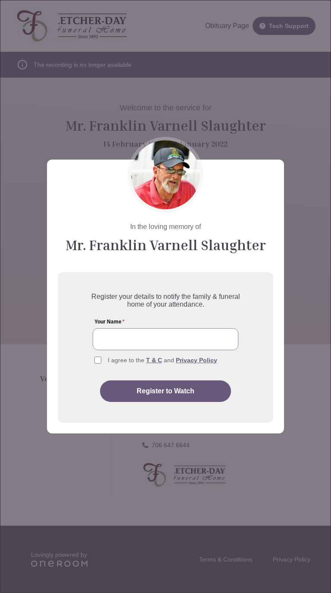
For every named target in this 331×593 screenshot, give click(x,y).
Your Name (109, 322)
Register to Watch (165, 391)
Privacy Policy (196, 360)
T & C (154, 360)
